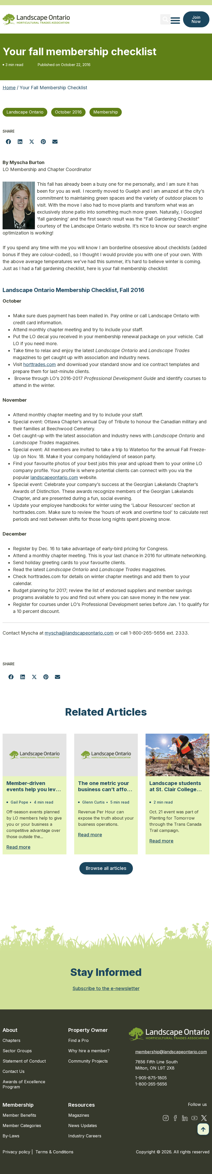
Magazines (78, 1115)
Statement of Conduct (24, 1061)
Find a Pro (78, 1040)
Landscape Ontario (24, 112)
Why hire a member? (89, 1050)
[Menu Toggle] (175, 20)
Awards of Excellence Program (24, 1084)
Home (9, 87)
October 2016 (68, 112)
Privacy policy (17, 1151)
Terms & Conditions (54, 1151)
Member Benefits (19, 1115)
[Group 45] (204, 1118)
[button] (165, 19)
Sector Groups (17, 1050)
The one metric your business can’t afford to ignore (105, 786)
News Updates (82, 1125)
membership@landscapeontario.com (171, 1051)
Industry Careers (84, 1135)
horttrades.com (39, 364)
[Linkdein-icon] (185, 1118)
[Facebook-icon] (175, 1118)
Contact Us (14, 1071)
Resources (81, 1105)
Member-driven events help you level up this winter (33, 786)
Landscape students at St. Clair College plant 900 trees (175, 786)
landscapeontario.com (54, 477)
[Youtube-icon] (194, 1118)
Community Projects (88, 1061)
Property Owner (88, 1030)
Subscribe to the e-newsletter (106, 988)
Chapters (11, 1040)
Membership (105, 112)
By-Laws (11, 1135)
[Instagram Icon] (166, 1118)
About (10, 1030)
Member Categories (22, 1125)
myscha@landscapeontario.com (79, 633)
